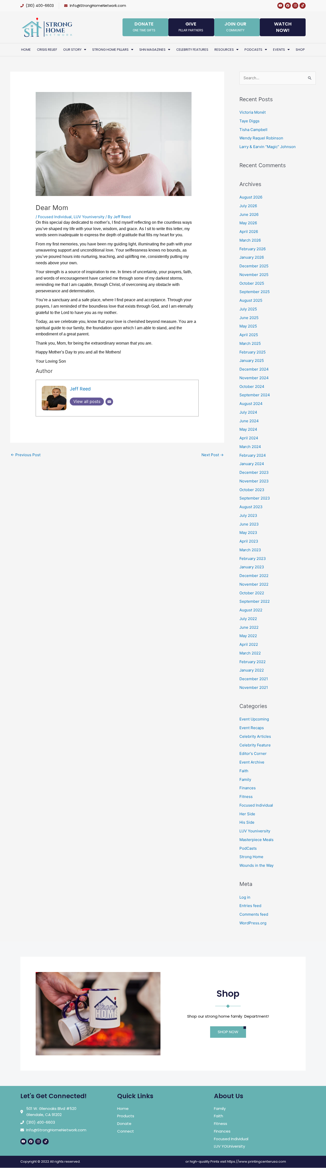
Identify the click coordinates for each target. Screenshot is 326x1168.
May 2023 (248, 532)
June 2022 (249, 627)
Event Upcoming (254, 719)
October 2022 (251, 592)
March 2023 (250, 549)
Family (245, 779)
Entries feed (250, 905)
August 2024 (251, 403)
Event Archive (251, 762)
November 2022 (253, 584)
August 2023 (251, 506)
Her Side (247, 813)
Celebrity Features (192, 49)
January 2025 (251, 360)
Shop (300, 49)
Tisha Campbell (253, 129)
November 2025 (253, 274)
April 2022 (248, 644)
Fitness (246, 796)
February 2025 (252, 352)
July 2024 (248, 412)
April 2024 (248, 438)
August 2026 (250, 197)
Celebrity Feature (255, 745)
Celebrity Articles (255, 736)
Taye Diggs (249, 121)
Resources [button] (224, 49)
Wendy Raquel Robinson (261, 138)
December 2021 (253, 678)
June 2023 (249, 524)
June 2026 (249, 214)
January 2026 (251, 257)
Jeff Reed (80, 388)
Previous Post (25, 454)
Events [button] (279, 49)
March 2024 (250, 446)
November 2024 (254, 377)
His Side (246, 822)
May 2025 (248, 326)
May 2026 (248, 222)
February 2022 (252, 661)
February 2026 (252, 248)
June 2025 (249, 317)
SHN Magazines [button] (152, 49)
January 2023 (251, 567)
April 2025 (248, 334)
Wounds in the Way (256, 865)
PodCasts (248, 848)
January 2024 (251, 463)
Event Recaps (251, 727)
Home (26, 49)
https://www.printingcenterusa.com (256, 1161)
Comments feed (253, 914)
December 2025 (253, 266)
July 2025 (248, 309)
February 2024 (252, 455)
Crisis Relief (47, 49)
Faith (243, 770)
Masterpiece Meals (256, 839)
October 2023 (251, 489)
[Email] (109, 401)
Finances (247, 787)
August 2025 (250, 300)
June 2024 (249, 420)
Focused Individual (55, 216)
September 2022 (254, 601)
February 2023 (252, 558)
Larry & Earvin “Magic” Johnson (267, 146)
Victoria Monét (252, 112)
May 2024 (248, 429)
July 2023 (248, 515)
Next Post (212, 454)
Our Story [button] (72, 49)
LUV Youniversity (89, 216)
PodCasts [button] (253, 49)
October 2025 (251, 283)
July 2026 (248, 205)
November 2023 (254, 481)
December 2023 (254, 472)
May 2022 (248, 635)
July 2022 (248, 618)
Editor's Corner (253, 753)
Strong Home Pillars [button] (110, 49)
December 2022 (253, 575)
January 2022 (251, 670)
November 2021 (253, 687)
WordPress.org (252, 923)
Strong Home (251, 856)
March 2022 (250, 653)
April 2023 (248, 541)
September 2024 (254, 394)
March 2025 (250, 343)
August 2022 (250, 610)
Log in (244, 897)
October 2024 (251, 386)
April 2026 (248, 231)
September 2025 (254, 291)
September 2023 (254, 498)
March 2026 (250, 240)
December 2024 (254, 369)
